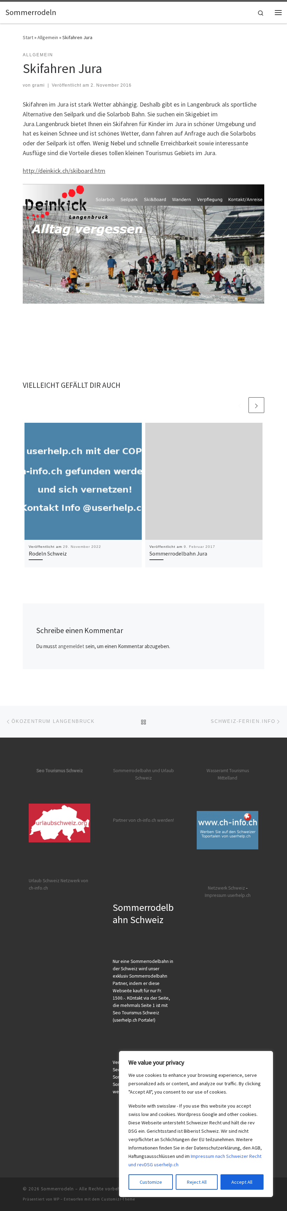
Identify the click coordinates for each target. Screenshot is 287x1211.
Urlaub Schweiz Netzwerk (54, 881)
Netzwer (216, 888)
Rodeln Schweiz (48, 553)
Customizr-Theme (118, 1199)
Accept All (241, 1182)
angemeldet (71, 646)
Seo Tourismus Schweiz (59, 771)
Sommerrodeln (57, 1189)
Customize (151, 1182)
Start (28, 37)
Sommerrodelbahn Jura (178, 553)
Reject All (196, 1182)
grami (38, 85)
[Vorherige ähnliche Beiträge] (239, 405)
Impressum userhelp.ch (228, 895)
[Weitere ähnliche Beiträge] (256, 405)
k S (228, 888)
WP (56, 1199)
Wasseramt (217, 771)
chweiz (238, 888)
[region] (196, 1124)
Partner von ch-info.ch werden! (143, 820)
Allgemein (47, 37)
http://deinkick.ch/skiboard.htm (64, 171)
